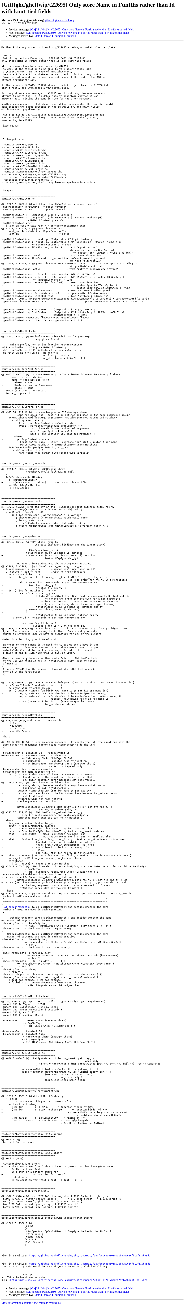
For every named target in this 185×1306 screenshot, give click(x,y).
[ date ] (38, 35)
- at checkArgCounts (15, 907)
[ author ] (70, 35)
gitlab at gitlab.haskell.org (59, 20)
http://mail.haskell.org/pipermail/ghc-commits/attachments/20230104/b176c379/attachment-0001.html (79, 1280)
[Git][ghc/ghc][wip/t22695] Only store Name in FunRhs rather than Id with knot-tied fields (82, 29)
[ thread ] (47, 35)
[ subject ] (59, 35)
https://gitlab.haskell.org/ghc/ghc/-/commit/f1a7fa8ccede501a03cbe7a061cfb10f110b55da (89, 1255)
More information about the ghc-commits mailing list (31, 1302)
